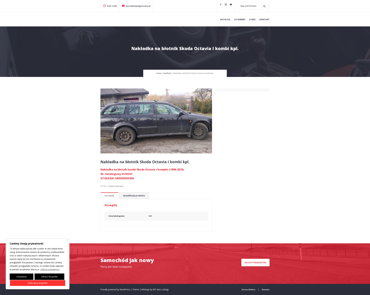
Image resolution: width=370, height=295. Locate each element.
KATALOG (225, 19)
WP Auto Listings (161, 289)
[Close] (67, 240)
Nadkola (167, 73)
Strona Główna (248, 289)
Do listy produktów (255, 262)
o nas (252, 19)
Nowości (266, 289)
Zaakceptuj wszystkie (38, 283)
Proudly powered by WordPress (115, 289)
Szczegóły (109, 195)
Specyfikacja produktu (134, 195)
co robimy (239, 19)
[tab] (109, 195)
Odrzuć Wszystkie (49, 276)
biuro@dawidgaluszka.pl (138, 6)
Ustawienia (21, 276)
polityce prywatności (50, 269)
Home (159, 73)
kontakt (264, 19)
